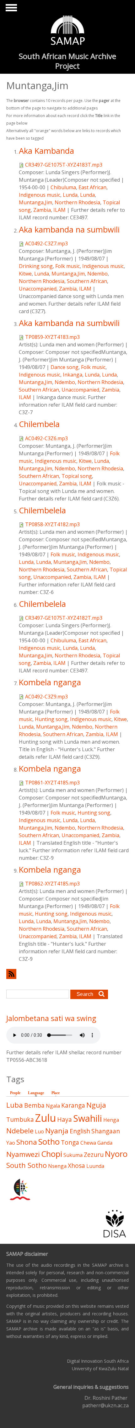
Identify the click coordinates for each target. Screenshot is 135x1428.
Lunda (70, 194)
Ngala (53, 1105)
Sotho (49, 1141)
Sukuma (73, 1155)
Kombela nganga (50, 682)
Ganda (104, 1142)
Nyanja (56, 1131)
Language (37, 1093)
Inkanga (72, 374)
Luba (14, 1105)
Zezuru (94, 1154)
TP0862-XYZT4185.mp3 (52, 883)
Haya (64, 1119)
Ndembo (97, 273)
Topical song (77, 476)
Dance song (64, 367)
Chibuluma (63, 187)
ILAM (59, 209)
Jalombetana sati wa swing (51, 1018)
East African (92, 187)
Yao (10, 1142)
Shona (26, 1142)
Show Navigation (10, 9)
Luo (39, 1131)
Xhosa (76, 1165)
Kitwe (25, 273)
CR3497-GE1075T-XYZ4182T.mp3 (63, 617)
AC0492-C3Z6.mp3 (46, 438)
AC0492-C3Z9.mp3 (46, 696)
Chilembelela (42, 510)
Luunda (95, 1166)
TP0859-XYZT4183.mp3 (52, 337)
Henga (111, 1119)
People (15, 1093)
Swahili (87, 1118)
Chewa (88, 1142)
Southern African (87, 281)
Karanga (73, 1105)
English (80, 1131)
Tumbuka (20, 1119)
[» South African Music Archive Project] (68, 31)
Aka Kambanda (46, 150)
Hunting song (51, 719)
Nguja (96, 1105)
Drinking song (36, 266)
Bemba (34, 1105)
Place (55, 1093)
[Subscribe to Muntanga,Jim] (67, 974)
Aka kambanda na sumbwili (69, 229)
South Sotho (26, 1165)
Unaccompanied (38, 288)
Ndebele (20, 1131)
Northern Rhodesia (77, 202)
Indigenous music (39, 194)
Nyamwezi (23, 1154)
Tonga (70, 1142)
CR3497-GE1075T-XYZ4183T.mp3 (63, 164)
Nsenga (57, 1166)
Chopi (51, 1153)
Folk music (67, 266)
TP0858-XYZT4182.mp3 (52, 524)
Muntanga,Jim (35, 202)
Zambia (42, 209)
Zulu (45, 1118)
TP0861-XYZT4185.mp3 (52, 782)
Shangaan (105, 1131)
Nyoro (116, 1153)
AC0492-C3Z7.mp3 (46, 243)
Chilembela (39, 424)
